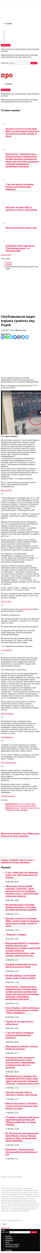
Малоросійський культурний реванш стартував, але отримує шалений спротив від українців (21, 907)
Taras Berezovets (7, 737)
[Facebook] (3, 337)
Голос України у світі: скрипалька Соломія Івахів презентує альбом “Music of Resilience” (22, 1010)
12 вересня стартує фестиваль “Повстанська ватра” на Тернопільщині (20, 248)
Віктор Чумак (6, 490)
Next (9, 255)
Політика (9, 33)
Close (3, 1230)
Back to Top (5, 1228)
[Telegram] (23, 337)
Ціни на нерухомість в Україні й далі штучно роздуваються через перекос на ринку (21, 1106)
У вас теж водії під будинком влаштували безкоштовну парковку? (19, 186)
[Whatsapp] (7, 337)
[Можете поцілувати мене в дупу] (22, 218)
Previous (4, 255)
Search (34, 63)
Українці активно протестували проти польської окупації (21, 965)
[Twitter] (27, 337)
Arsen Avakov (6, 601)
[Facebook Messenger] (15, 337)
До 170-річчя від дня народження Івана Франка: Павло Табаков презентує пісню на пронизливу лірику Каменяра (21, 1137)
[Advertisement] (20, 291)
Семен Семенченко (26, 609)
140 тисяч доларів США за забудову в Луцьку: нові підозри (21, 208)
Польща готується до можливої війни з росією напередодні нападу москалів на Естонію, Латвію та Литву (22, 132)
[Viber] (19, 337)
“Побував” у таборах (15, 934)
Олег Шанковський (8, 763)
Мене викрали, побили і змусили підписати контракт (21, 1047)
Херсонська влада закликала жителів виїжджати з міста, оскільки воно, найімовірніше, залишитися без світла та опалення (20, 1062)
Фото (7, 37)
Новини (8, 31)
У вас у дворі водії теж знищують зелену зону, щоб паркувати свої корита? (21, 874)
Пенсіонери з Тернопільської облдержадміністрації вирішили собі (21, 1152)
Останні (8, 23)
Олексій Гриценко (8, 796)
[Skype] (11, 337)
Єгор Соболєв (6, 650)
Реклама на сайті (11, 41)
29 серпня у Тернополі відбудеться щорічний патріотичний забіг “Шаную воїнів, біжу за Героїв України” (22, 1121)
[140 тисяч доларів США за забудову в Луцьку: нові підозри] (22, 198)
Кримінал (9, 35)
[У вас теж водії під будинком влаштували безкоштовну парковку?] (22, 175)
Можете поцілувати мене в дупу (21, 227)
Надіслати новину (12, 39)
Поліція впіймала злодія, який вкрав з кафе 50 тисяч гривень (20, 976)
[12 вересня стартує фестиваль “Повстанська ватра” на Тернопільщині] (22, 236)
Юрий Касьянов (7, 714)
